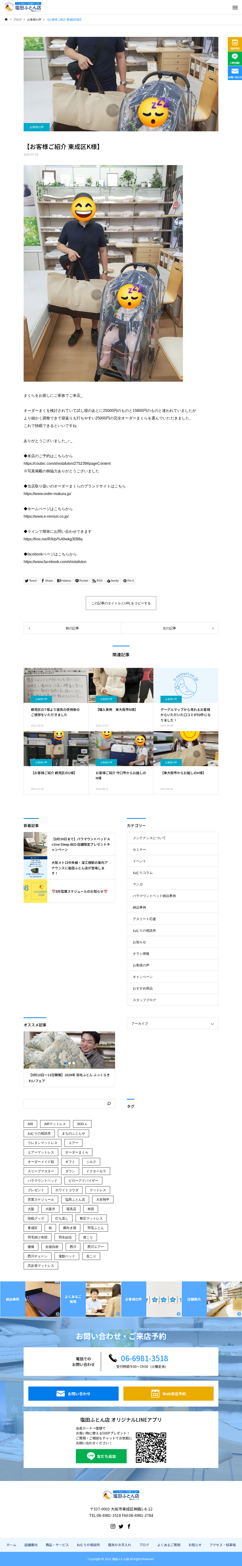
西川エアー (95, 1247)
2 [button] (69, 1063)
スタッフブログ (144, 1000)
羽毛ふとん (95, 1228)
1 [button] (65, 1063)
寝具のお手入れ (119, 1544)
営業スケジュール (41, 1199)
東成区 (33, 1228)
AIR (30, 1124)
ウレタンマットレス (42, 1143)
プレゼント (36, 1190)
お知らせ (139, 942)
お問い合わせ (235, 77)
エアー (73, 1143)
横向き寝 (69, 1228)
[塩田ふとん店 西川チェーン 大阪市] (23, 7)
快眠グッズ (36, 1218)
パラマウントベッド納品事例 (154, 896)
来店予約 (235, 48)
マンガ (138, 884)
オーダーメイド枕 (41, 1162)
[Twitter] (121, 1526)
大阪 (31, 1209)
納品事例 (139, 907)
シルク (91, 1162)
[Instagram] (113, 1526)
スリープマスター (41, 1171)
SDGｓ (82, 1124)
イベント (139, 861)
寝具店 (71, 1209)
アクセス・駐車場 (223, 1544)
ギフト (70, 1162)
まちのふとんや (73, 1133)
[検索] (109, 1103)
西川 (73, 1247)
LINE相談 (235, 62)
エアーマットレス (41, 1152)
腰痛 (31, 1247)
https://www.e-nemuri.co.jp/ (46, 516)
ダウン (70, 1171)
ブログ (144, 1544)
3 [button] (74, 1063)
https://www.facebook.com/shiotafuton (55, 562)
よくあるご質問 (168, 1544)
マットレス (98, 1190)
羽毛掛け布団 (38, 1237)
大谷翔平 (102, 1199)
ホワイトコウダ (66, 1190)
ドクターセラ (96, 1171)
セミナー (139, 849)
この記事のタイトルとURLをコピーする (121, 603)
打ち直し (62, 1218)
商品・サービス (57, 1544)
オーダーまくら (76, 1152)
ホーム (11, 1544)
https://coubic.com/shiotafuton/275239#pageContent (67, 463)
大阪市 (50, 1209)
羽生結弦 (65, 1237)
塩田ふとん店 (75, 1199)
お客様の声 (37, 127)
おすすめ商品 (143, 988)
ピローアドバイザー (83, 1180)
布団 (90, 1209)
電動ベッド (67, 1256)
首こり (91, 1256)
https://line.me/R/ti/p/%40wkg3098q (53, 539)
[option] (69, 1059)
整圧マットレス (91, 1218)
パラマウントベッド (42, 1180)
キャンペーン (143, 977)
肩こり (88, 1237)
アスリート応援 (144, 919)
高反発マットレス (41, 1265)
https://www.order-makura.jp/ (47, 494)
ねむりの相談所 (144, 930)
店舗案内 (31, 1544)
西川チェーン (38, 1256)
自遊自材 (52, 1247)
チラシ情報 (141, 954)
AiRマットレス (55, 1124)
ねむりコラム (143, 873)
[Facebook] (129, 1526)
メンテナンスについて (149, 838)
